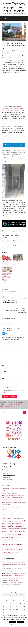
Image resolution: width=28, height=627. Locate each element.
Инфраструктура (14, 531)
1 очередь (6, 291)
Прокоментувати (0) (7, 322)
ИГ (9, 531)
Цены (16, 291)
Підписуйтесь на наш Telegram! (14, 144)
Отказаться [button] (20, 621)
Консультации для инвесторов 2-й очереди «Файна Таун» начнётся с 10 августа (6, 276)
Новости (6, 289)
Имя (3, 365)
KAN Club (4, 523)
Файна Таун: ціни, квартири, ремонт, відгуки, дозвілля (14, 7)
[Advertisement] (14, 89)
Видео (18, 526)
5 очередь (9, 521)
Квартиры (22, 531)
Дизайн (7, 528)
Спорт (24, 546)
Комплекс (18, 534)
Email (4, 372)
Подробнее (14, 624)
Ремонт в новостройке (10, 544)
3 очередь (19, 518)
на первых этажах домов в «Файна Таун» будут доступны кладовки (12, 108)
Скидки (21, 547)
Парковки (4, 539)
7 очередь (19, 521)
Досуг (24, 528)
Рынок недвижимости (8, 547)
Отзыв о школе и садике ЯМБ (10, 493)
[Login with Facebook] (3, 333)
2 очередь (12, 518)
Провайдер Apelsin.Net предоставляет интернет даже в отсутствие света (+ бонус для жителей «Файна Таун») (13, 497)
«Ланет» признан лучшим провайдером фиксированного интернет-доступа (14, 564)
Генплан (3, 528)
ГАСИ (22, 526)
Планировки (9, 539)
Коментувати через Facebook (9, 324)
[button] (14, 181)
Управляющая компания (10, 549)
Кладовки (12, 291)
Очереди (22, 537)
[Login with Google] (6, 333)
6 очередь (14, 521)
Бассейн (12, 523)
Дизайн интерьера (19, 528)
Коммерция (9, 534)
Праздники (4, 542)
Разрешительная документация (14, 542)
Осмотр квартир (11, 537)
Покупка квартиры (17, 540)
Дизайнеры (12, 528)
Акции (8, 523)
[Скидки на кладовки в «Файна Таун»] (7, 257)
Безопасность (17, 523)
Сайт (3, 378)
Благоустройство (9, 526)
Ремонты (20, 544)
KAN (23, 521)
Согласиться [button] (13, 621)
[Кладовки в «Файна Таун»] (18, 257)
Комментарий (6, 343)
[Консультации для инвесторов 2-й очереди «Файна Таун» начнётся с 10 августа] (7, 269)
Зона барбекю (4, 531)
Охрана (18, 537)
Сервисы (16, 546)
